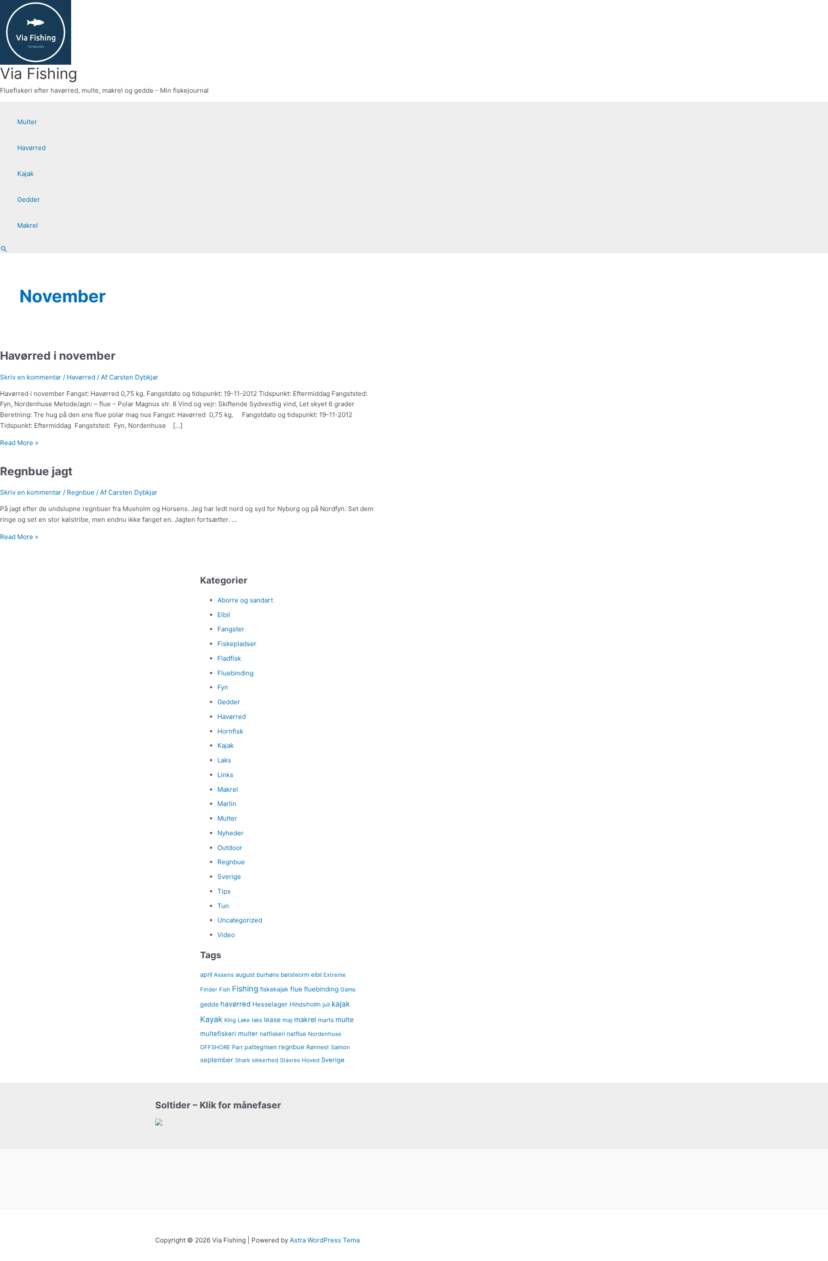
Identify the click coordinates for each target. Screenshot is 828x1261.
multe (345, 1020)
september (216, 1060)
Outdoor (229, 848)
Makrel (27, 225)
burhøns (268, 974)
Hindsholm (305, 1004)
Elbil (223, 615)
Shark (242, 1060)
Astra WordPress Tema (325, 1240)
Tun (223, 906)
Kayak (211, 1019)
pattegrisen (261, 1047)
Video (226, 935)
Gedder (28, 199)
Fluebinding (235, 673)
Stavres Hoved (300, 1060)
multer (248, 1034)
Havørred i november (58, 355)
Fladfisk (229, 658)
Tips (224, 891)
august (245, 974)
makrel (305, 1019)
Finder (208, 989)
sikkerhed (265, 1060)
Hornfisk (230, 731)
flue (296, 989)
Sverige (229, 876)
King (230, 1019)
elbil (316, 974)
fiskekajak (274, 989)
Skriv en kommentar (30, 377)
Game (348, 989)
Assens (224, 974)
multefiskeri (218, 1034)
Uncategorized (239, 920)
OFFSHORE (215, 1047)
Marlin (226, 804)
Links (225, 775)
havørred (235, 1004)
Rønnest (317, 1047)
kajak (341, 1003)
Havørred (31, 148)
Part (237, 1047)
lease (272, 1020)
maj (287, 1019)
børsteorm (295, 974)
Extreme (334, 974)
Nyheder (230, 833)
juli (326, 1004)
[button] (4, 249)
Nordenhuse (325, 1033)
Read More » (19, 443)
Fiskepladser (237, 644)
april (206, 974)
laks (257, 1019)
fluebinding (321, 989)
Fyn (222, 687)
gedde (209, 1004)
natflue (296, 1033)
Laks (224, 760)
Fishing (245, 988)
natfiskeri (272, 1033)
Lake (244, 1019)
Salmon (340, 1047)
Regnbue (80, 492)
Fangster (231, 629)
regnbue (291, 1047)
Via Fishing (38, 73)
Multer (27, 122)
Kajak (25, 173)
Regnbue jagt (36, 471)
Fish (224, 989)
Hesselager (270, 1004)
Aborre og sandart (245, 600)
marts (326, 1019)
